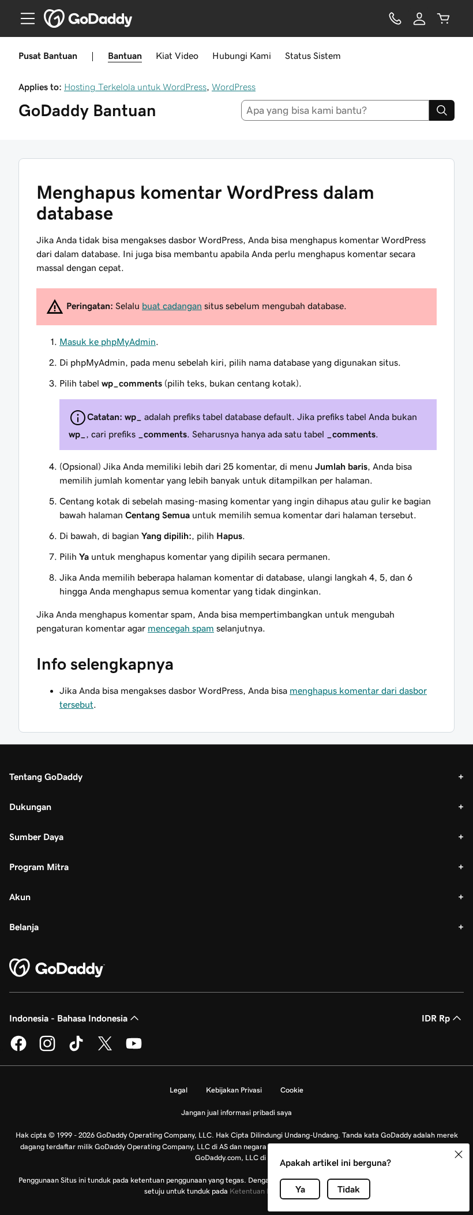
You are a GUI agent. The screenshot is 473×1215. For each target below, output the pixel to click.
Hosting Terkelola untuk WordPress (135, 86)
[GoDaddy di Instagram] (47, 1049)
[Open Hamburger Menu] (23, 18)
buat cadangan (172, 305)
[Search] (442, 110)
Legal (178, 1090)
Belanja (24, 926)
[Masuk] (419, 18)
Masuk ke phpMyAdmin (107, 341)
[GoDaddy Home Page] (57, 968)
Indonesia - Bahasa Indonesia (68, 1018)
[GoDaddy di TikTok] (76, 1049)
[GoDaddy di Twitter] (105, 1049)
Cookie (291, 1090)
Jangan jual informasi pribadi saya (236, 1112)
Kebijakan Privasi (234, 1090)
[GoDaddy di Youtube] (134, 1049)
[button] (458, 1154)
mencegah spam (181, 628)
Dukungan (30, 806)
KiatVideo (177, 55)
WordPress (234, 86)
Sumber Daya (36, 836)
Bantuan (125, 55)
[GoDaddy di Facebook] (18, 1049)
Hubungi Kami (241, 55)
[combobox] (335, 110)
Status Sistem (313, 55)
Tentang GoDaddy (45, 776)
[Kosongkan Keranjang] (444, 18)
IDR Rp (436, 1018)
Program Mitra (39, 866)
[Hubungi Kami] (395, 18)
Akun (20, 896)
